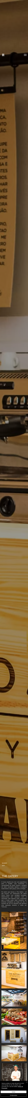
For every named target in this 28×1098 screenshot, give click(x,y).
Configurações (13, 1095)
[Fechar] (26, 1083)
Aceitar (13, 1092)
